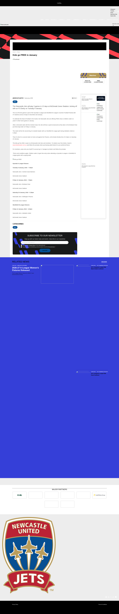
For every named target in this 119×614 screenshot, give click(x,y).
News (18, 52)
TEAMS (68, 19)
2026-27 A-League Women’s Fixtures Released (25, 269)
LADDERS (61, 19)
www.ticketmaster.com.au (20, 145)
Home (14, 52)
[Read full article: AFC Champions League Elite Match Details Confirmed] (101, 107)
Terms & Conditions (102, 604)
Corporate (92, 19)
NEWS (42, 19)
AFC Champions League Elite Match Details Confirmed (98, 268)
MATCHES (53, 19)
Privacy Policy (32, 245)
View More (104, 261)
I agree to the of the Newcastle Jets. (34, 245)
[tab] (87, 81)
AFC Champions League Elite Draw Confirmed (98, 374)
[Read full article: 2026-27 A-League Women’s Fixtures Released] (101, 98)
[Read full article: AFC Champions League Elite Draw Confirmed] (101, 165)
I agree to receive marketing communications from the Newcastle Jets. (39, 247)
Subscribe (44, 250)
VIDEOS (47, 19)
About (84, 19)
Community (76, 19)
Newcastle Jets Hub (112, 19)
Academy (101, 19)
